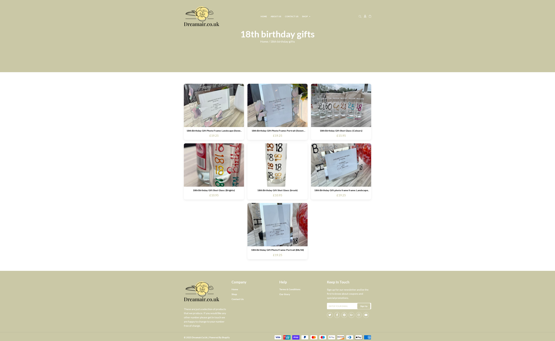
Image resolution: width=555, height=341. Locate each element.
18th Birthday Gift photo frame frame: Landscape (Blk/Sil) (341, 190)
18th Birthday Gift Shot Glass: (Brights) (214, 190)
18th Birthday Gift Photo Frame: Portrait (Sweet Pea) (278, 130)
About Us (276, 16)
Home (264, 16)
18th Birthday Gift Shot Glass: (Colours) (341, 130)
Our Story (284, 294)
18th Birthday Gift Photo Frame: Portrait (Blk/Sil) (277, 249)
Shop (306, 16)
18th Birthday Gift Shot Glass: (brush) (277, 190)
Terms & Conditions (289, 289)
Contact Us (291, 16)
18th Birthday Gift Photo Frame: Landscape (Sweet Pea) (214, 130)
